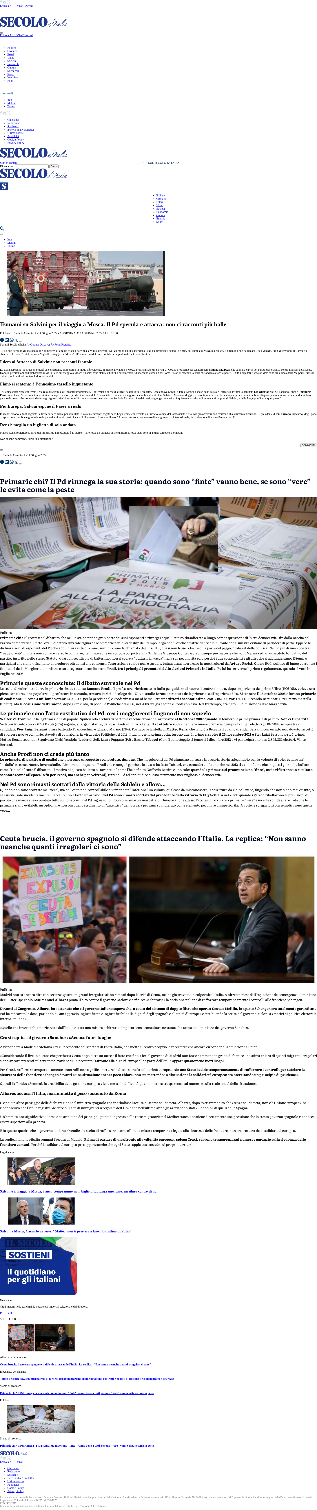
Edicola (4, 5)
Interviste (12, 77)
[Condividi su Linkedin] (7, 340)
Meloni (11, 103)
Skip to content (8, 162)
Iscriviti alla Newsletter (20, 129)
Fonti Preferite (62, 344)
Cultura (11, 67)
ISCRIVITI (6, 1312)
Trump (11, 106)
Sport (10, 74)
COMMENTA (309, 445)
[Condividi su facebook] (2, 340)
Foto (10, 80)
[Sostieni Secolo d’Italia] (38, 1294)
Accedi (29, 5)
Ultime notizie (15, 132)
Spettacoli (13, 70)
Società (11, 60)
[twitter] (9, 2)
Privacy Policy (15, 142)
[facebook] (1, 2)
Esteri (10, 54)
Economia (13, 64)
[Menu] (1, 181)
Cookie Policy (15, 139)
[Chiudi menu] (1, 33)
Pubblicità (13, 136)
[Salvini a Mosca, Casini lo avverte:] (41, 1224)
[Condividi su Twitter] (16, 340)
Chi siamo (13, 119)
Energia (160, 218)
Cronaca (12, 51)
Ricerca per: (7, 166)
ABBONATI (17, 5)
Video (10, 57)
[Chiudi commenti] (1, 450)
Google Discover (40, 344)
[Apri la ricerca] (2, 229)
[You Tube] (5, 2)
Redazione (13, 123)
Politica (11, 47)
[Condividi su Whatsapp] (12, 340)
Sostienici (13, 126)
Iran (9, 99)
